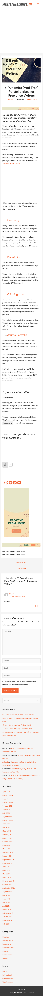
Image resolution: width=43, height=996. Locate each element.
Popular (5, 951)
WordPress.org (7, 982)
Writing (4, 958)
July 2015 (6, 924)
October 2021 (7, 806)
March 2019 (6, 831)
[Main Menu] (38, 4)
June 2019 (6, 824)
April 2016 (6, 906)
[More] (19, 482)
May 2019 (6, 827)
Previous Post (21, 563)
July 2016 (6, 895)
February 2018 (7, 852)
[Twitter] (10, 482)
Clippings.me (15, 294)
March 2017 (6, 877)
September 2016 (8, 888)
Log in (4, 971)
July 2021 (6, 813)
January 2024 (7, 795)
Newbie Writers (8, 948)
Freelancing (20, 99)
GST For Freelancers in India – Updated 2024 (18, 715)
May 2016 (6, 903)
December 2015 (8, 920)
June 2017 (6, 870)
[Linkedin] (15, 482)
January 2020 (7, 820)
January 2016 (7, 917)
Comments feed (8, 979)
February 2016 (7, 913)
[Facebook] (6, 482)
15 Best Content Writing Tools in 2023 (16, 725)
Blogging (5, 937)
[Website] (21, 676)
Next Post (22, 569)
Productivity (7, 955)
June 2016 (6, 899)
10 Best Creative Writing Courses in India (17, 729)
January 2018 (7, 856)
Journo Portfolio (17, 334)
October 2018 (7, 842)
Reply (37, 606)
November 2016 (8, 881)
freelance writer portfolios (12, 164)
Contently (13, 220)
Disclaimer (21, 989)
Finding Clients (7, 941)
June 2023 (6, 799)
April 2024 (6, 792)
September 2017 (8, 860)
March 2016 (6, 910)
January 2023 (7, 802)
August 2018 (7, 845)
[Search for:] (21, 701)
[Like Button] (5, 465)
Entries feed (7, 975)
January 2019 (7, 838)
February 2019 (7, 835)
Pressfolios (14, 257)
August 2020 (7, 817)
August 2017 (7, 863)
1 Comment (10, 99)
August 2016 (7, 892)
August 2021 (7, 810)
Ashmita (5, 762)
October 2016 (7, 885)
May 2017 (6, 874)
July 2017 (6, 867)
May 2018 (6, 849)
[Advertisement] (21, 30)
